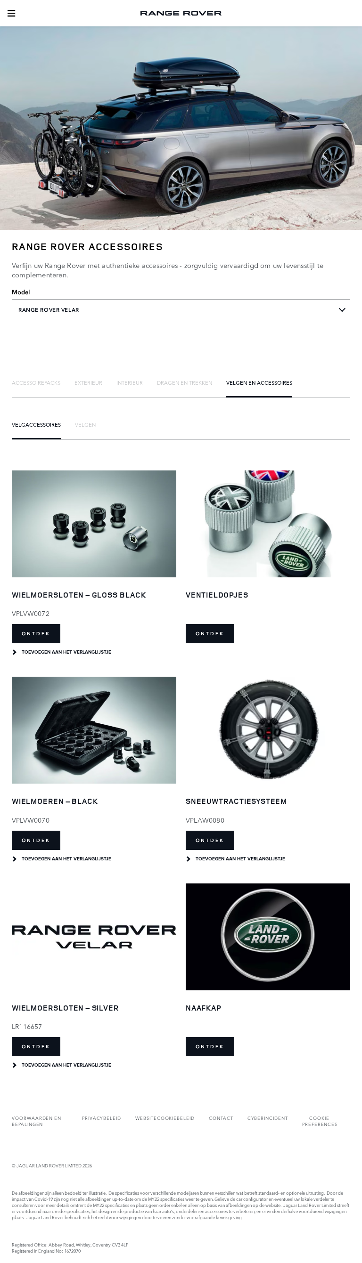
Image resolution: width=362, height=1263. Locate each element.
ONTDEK (36, 634)
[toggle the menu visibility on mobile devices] (11, 13)
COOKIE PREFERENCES (319, 1121)
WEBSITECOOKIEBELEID (165, 1118)
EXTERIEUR (88, 382)
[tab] (36, 382)
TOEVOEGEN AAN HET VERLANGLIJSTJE (66, 652)
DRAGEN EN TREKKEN (184, 382)
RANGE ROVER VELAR (48, 310)
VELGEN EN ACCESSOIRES (259, 382)
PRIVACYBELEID (101, 1118)
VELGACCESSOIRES (36, 424)
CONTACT (221, 1118)
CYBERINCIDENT (267, 1118)
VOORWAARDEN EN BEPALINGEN (36, 1121)
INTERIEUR (129, 382)
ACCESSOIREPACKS (36, 382)
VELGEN (85, 424)
